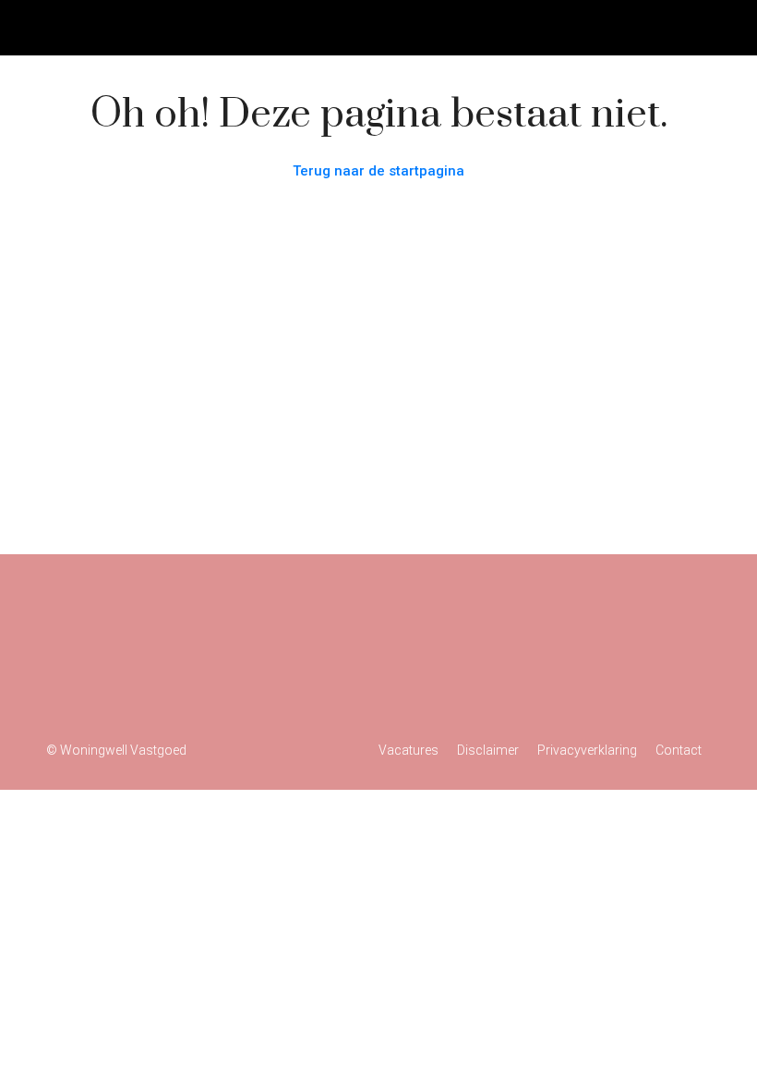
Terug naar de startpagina (378, 171)
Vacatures (408, 750)
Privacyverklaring (587, 750)
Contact (678, 750)
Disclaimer (488, 750)
